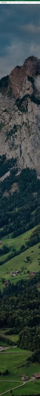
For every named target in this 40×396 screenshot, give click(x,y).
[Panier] (38, 2)
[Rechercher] (36, 2)
